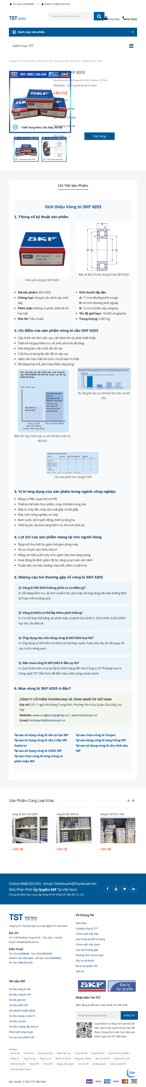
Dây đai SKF (34, 1064)
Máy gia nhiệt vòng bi (65, 1064)
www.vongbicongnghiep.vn (51, 715)
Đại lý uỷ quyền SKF (87, 966)
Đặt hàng (99, 136)
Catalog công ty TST (87, 928)
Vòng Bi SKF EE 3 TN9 (112, 814)
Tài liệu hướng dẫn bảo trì (23, 1026)
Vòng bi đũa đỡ (81, 1053)
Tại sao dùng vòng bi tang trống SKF (101, 740)
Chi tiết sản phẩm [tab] (73, 185)
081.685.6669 (26, 958)
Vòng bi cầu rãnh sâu (67, 61)
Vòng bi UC (15, 1058)
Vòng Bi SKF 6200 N (67, 814)
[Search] (99, 16)
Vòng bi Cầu (45, 61)
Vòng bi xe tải (45, 1058)
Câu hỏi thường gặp (87, 950)
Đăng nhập (114, 19)
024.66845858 (53, 958)
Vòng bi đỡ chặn (97, 1053)
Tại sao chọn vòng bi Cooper (96, 735)
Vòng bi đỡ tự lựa (64, 1053)
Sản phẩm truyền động (22, 1010)
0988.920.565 (25, 962)
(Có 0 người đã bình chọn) (81, 85)
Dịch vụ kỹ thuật (85, 960)
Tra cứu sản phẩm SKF (21, 1037)
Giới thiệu (81, 923)
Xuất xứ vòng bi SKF (117, 1064)
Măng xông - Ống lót (83, 1058)
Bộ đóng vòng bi (99, 1064)
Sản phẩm (30, 61)
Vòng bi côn (28, 1053)
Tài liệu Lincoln (17, 1021)
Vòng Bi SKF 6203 (92, 61)
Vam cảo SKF (83, 1064)
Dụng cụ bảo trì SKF (121, 1058)
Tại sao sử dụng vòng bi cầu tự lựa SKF (41, 735)
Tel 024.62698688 (23, 4)
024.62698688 (21, 953)
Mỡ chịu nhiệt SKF (103, 1058)
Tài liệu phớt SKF (18, 1005)
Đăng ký (129, 1015)
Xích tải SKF (48, 1064)
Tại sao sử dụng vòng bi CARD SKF (38, 750)
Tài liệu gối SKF (17, 1000)
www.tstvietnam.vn (84, 715)
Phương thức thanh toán (89, 955)
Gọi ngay (132, 19)
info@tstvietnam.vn (28, 942)
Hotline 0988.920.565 (57, 4)
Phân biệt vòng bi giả (21, 1032)
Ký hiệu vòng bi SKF (20, 994)
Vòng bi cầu (15, 1053)
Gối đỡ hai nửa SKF (63, 1058)
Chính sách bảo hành (88, 944)
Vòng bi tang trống (45, 1053)
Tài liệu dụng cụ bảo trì (22, 1016)
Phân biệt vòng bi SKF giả (20, 1069)
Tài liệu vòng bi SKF (20, 989)
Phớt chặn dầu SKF (18, 1064)
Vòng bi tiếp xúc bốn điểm (119, 1053)
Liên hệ (80, 971)
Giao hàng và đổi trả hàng (90, 939)
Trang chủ (15, 61)
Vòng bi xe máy (29, 1058)
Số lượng (58, 136)
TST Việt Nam (38, 1081)
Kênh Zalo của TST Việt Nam (110, 1036)
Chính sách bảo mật (87, 933)
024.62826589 (44, 953)
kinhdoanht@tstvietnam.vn (47, 720)
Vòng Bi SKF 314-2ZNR (24, 814)
